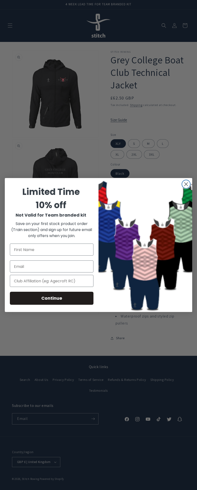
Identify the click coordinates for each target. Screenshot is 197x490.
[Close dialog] (186, 184)
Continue (51, 298)
